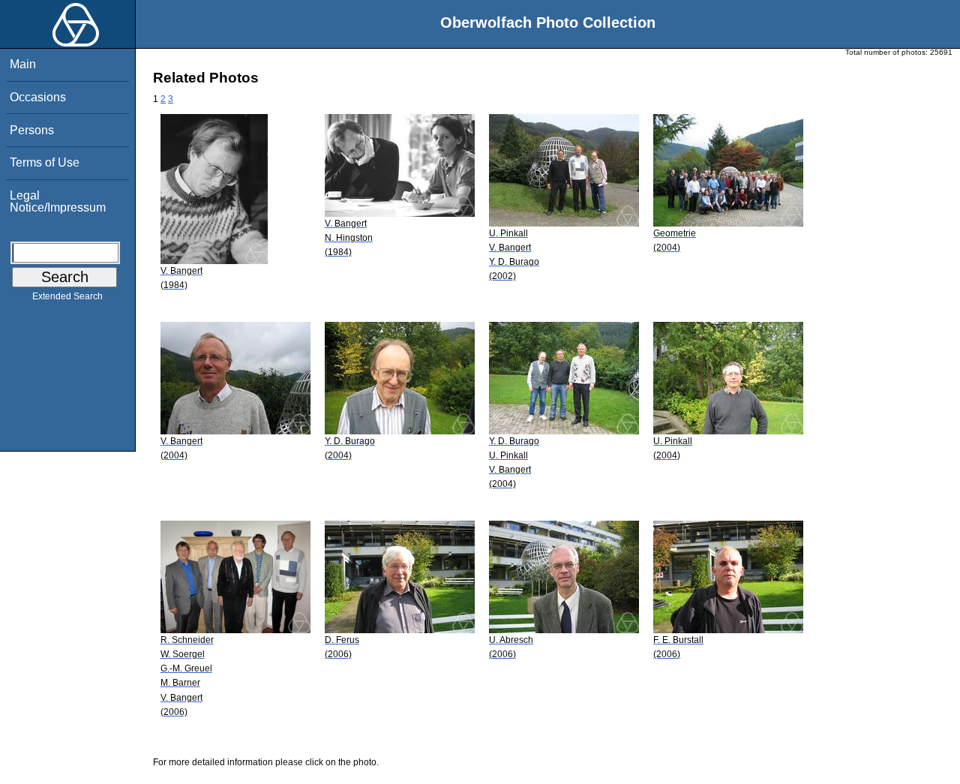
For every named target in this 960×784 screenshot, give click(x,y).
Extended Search (67, 296)
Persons (32, 130)
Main (23, 64)
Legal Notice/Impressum (58, 201)
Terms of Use (45, 162)
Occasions (38, 97)
